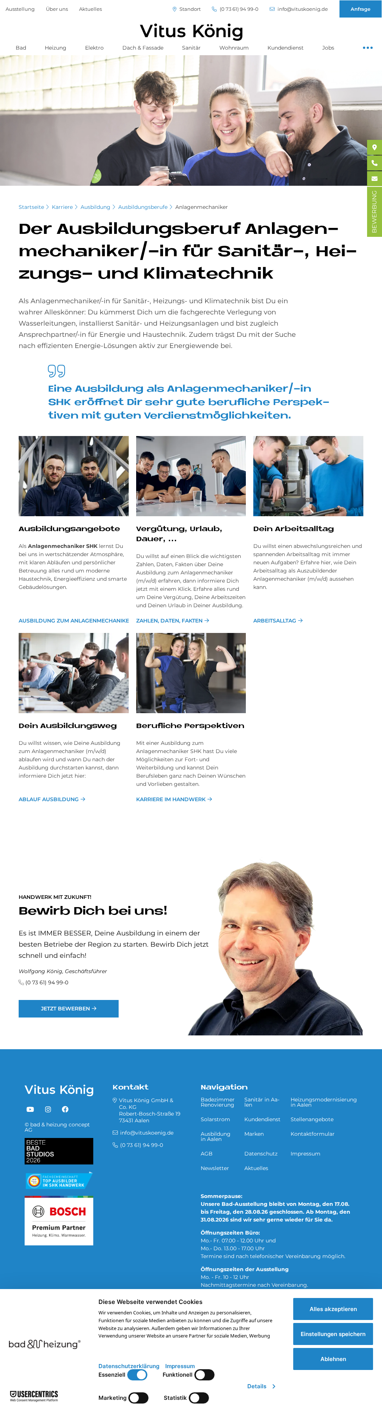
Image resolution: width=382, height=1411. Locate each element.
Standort (189, 9)
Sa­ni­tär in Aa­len (261, 1102)
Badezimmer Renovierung (218, 1102)
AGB (207, 1153)
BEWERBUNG (374, 212)
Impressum (305, 1153)
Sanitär (191, 47)
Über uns (57, 9)
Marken (254, 1134)
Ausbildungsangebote (69, 529)
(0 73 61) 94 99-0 (239, 9)
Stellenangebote (312, 1119)
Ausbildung (95, 207)
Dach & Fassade (142, 47)
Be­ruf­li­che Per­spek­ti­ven (190, 726)
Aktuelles (90, 9)
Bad (21, 47)
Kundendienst (285, 47)
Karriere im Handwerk (171, 799)
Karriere (62, 207)
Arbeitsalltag (274, 620)
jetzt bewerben (65, 1008)
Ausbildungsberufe (142, 207)
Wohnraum (234, 47)
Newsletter (215, 1168)
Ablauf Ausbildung (49, 799)
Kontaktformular (313, 1134)
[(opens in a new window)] (30, 1110)
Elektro (94, 47)
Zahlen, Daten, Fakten (169, 620)
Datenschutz (261, 1153)
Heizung (55, 47)
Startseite (31, 207)
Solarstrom (215, 1119)
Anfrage (360, 9)
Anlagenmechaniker (201, 207)
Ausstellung (20, 9)
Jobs (328, 47)
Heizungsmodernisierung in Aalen (324, 1102)
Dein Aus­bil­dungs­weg (68, 726)
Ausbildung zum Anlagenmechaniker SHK (74, 620)
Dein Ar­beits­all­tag (293, 529)
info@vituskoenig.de (302, 9)
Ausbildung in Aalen (216, 1136)
